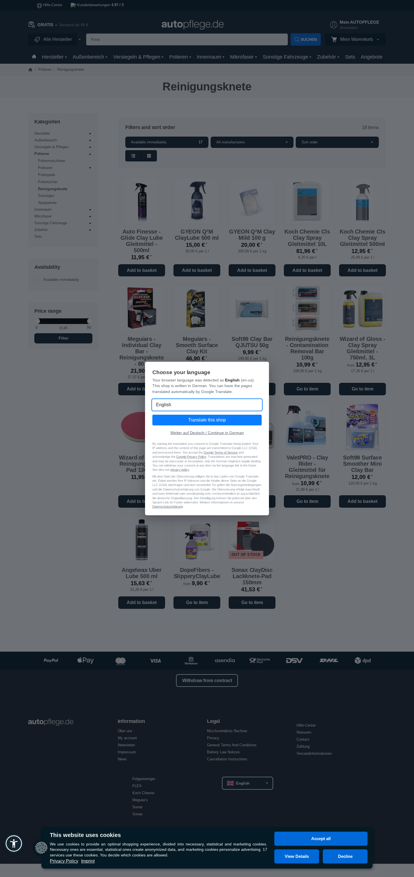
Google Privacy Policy (191, 456)
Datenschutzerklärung (167, 506)
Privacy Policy (64, 861)
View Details (297, 856)
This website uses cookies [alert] (85, 835)
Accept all (321, 838)
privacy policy (179, 469)
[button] (14, 843)
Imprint (88, 861)
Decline (345, 856)
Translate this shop (207, 420)
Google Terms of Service (221, 452)
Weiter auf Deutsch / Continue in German (207, 432)
